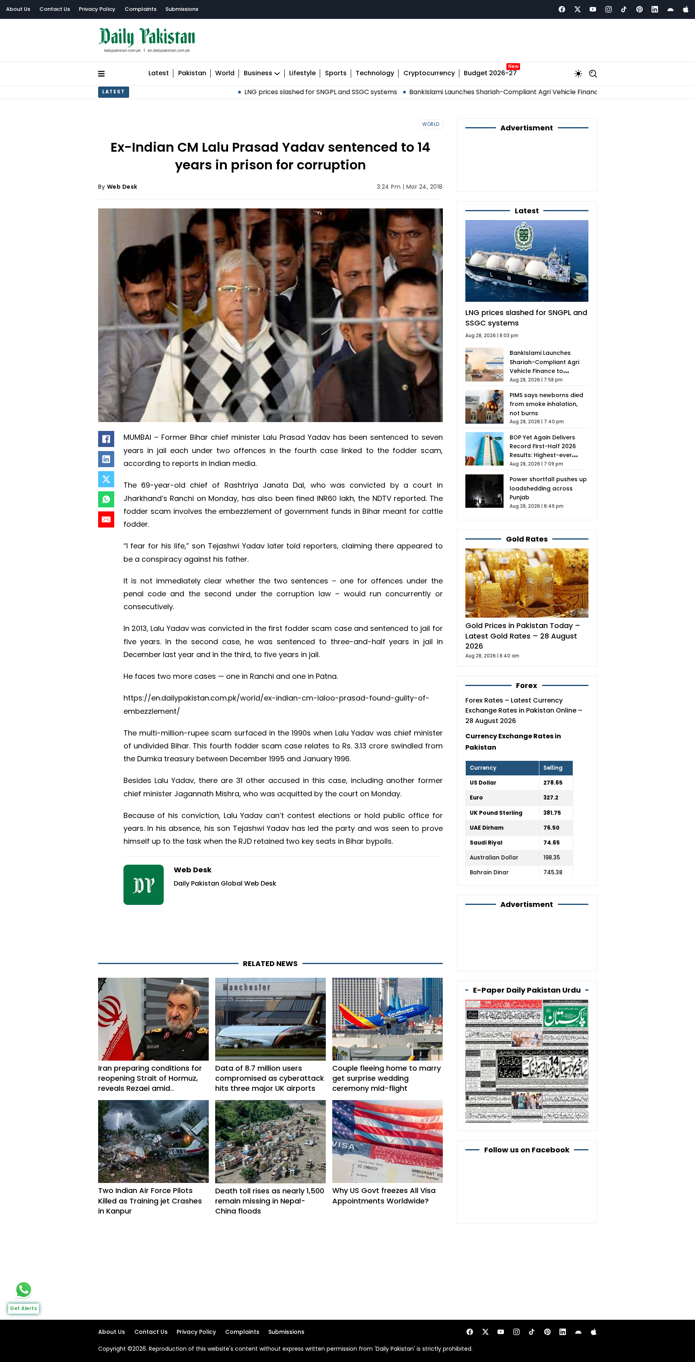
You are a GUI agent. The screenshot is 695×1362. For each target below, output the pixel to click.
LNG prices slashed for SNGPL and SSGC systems (221, 92)
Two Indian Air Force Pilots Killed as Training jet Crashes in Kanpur (150, 1200)
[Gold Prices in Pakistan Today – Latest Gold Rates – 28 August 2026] (526, 582)
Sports (336, 73)
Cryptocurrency (429, 73)
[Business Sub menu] (277, 73)
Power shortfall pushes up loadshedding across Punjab (548, 488)
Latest (158, 73)
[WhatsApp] (106, 499)
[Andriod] (670, 9)
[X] (106, 479)
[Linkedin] (655, 9)
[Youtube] (593, 9)
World (224, 73)
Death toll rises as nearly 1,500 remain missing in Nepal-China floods (269, 1201)
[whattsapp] (24, 1290)
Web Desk (122, 187)
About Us (18, 9)
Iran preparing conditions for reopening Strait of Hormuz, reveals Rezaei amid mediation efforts (150, 1083)
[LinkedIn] (106, 459)
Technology (375, 73)
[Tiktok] (624, 9)
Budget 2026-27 (490, 73)
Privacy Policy (97, 9)
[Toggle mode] (578, 73)
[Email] (106, 519)
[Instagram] (608, 9)
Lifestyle (302, 73)
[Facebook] (562, 9)
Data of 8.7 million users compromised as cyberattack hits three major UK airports (269, 1078)
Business (258, 73)
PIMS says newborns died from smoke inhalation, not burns (546, 404)
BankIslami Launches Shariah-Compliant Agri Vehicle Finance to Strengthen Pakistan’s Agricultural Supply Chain (487, 92)
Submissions (181, 9)
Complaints (140, 9)
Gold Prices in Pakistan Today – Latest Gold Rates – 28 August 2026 (522, 635)
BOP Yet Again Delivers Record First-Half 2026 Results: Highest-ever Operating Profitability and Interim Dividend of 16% (549, 455)
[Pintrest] (639, 9)
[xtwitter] (577, 9)
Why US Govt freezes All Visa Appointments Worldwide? (384, 1195)
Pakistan (192, 73)
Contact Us (54, 9)
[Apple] (686, 9)
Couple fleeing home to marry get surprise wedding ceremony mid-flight (386, 1078)
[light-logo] (149, 40)
